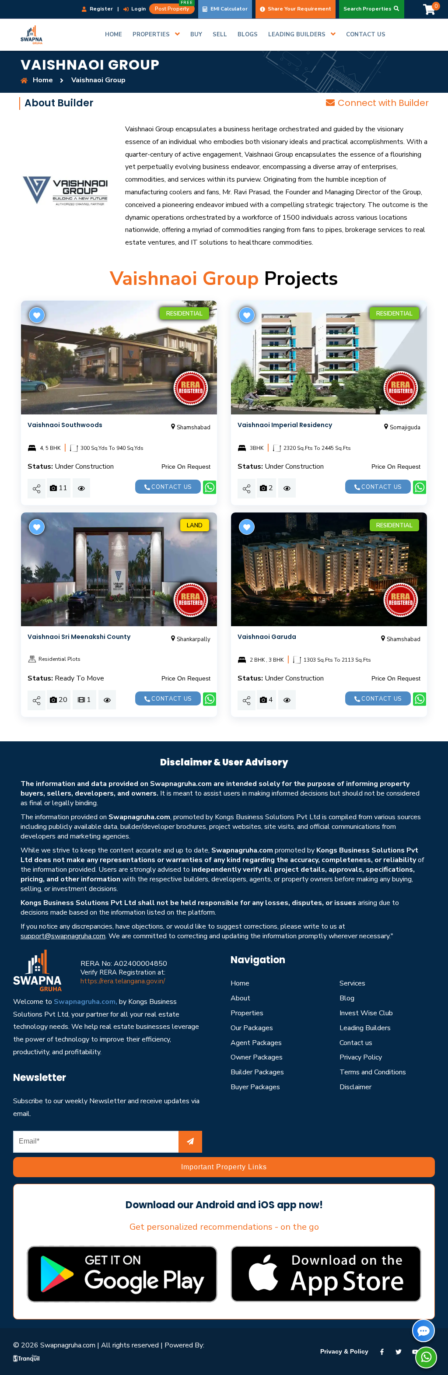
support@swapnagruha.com (63, 936)
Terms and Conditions (373, 1072)
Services (352, 983)
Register (100, 8)
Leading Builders (365, 1028)
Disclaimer (355, 1087)
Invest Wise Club (366, 1013)
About (240, 998)
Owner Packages (257, 1057)
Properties (247, 1013)
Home (240, 983)
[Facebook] (382, 1351)
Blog (347, 998)
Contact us (171, 487)
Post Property (174, 8)
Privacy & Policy (344, 1351)
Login (138, 8)
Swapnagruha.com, (85, 1002)
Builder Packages (257, 1072)
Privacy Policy (361, 1057)
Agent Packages (256, 1043)
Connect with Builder (383, 103)
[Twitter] (399, 1351)
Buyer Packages (255, 1087)
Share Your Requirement (298, 8)
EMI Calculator (228, 8)
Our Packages (252, 1028)
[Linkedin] (415, 1351)
